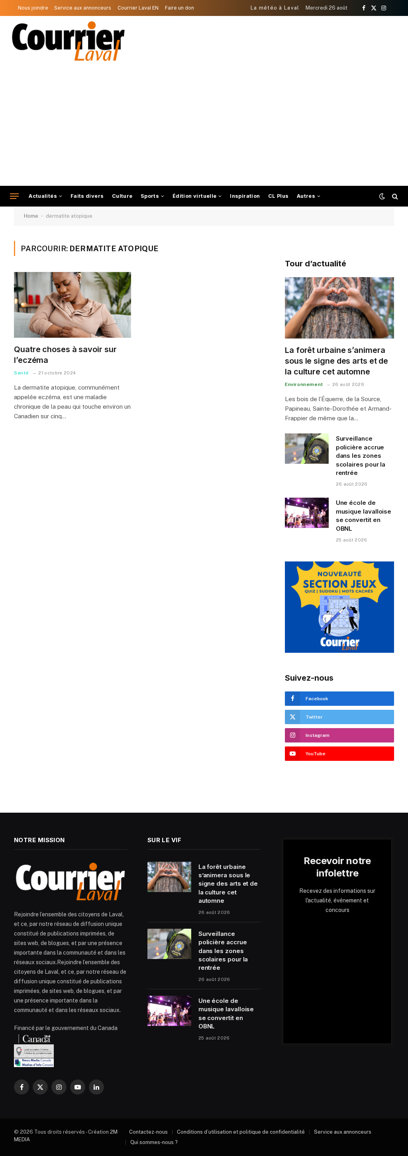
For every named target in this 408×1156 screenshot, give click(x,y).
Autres (306, 196)
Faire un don (179, 8)
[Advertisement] (204, 126)
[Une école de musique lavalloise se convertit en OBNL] (307, 513)
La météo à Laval (275, 8)
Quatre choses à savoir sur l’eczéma (65, 355)
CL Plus (278, 196)
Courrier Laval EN (138, 8)
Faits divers (87, 196)
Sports (150, 196)
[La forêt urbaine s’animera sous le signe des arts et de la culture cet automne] (339, 308)
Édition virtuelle (195, 196)
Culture (122, 196)
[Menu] (14, 196)
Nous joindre (33, 8)
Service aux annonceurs (82, 8)
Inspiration (245, 196)
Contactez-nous (148, 1132)
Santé (21, 373)
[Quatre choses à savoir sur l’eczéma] (72, 305)
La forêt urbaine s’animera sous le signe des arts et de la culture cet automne (336, 360)
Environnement (304, 384)
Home (31, 216)
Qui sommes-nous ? (154, 1142)
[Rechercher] (394, 196)
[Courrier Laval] (68, 41)
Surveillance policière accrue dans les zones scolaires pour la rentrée (361, 456)
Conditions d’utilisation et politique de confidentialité (241, 1132)
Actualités (43, 196)
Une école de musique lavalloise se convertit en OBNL (364, 515)
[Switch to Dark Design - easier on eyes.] (382, 196)
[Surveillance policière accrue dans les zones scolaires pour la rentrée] (307, 448)
